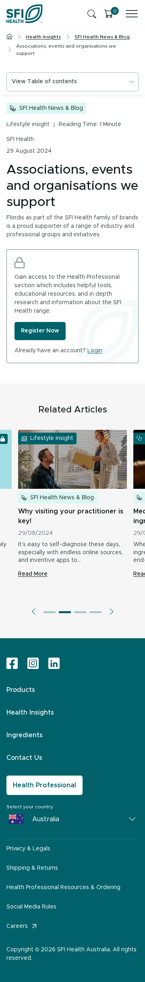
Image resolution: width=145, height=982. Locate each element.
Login (94, 350)
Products (20, 690)
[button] (33, 611)
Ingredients (24, 735)
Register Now (40, 331)
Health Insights (30, 712)
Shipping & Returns (32, 868)
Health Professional (44, 785)
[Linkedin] (54, 663)
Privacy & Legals (28, 849)
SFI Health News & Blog (51, 108)
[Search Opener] (92, 13)
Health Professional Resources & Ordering (63, 887)
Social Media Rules (31, 907)
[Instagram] (33, 664)
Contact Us (24, 758)
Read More (33, 574)
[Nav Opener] (132, 14)
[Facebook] (12, 664)
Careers (17, 926)
